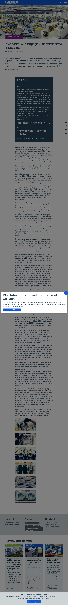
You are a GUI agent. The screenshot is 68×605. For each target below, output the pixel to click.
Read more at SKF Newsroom (12, 310)
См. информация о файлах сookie (39, 598)
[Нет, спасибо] (66, 598)
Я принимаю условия (34, 602)
